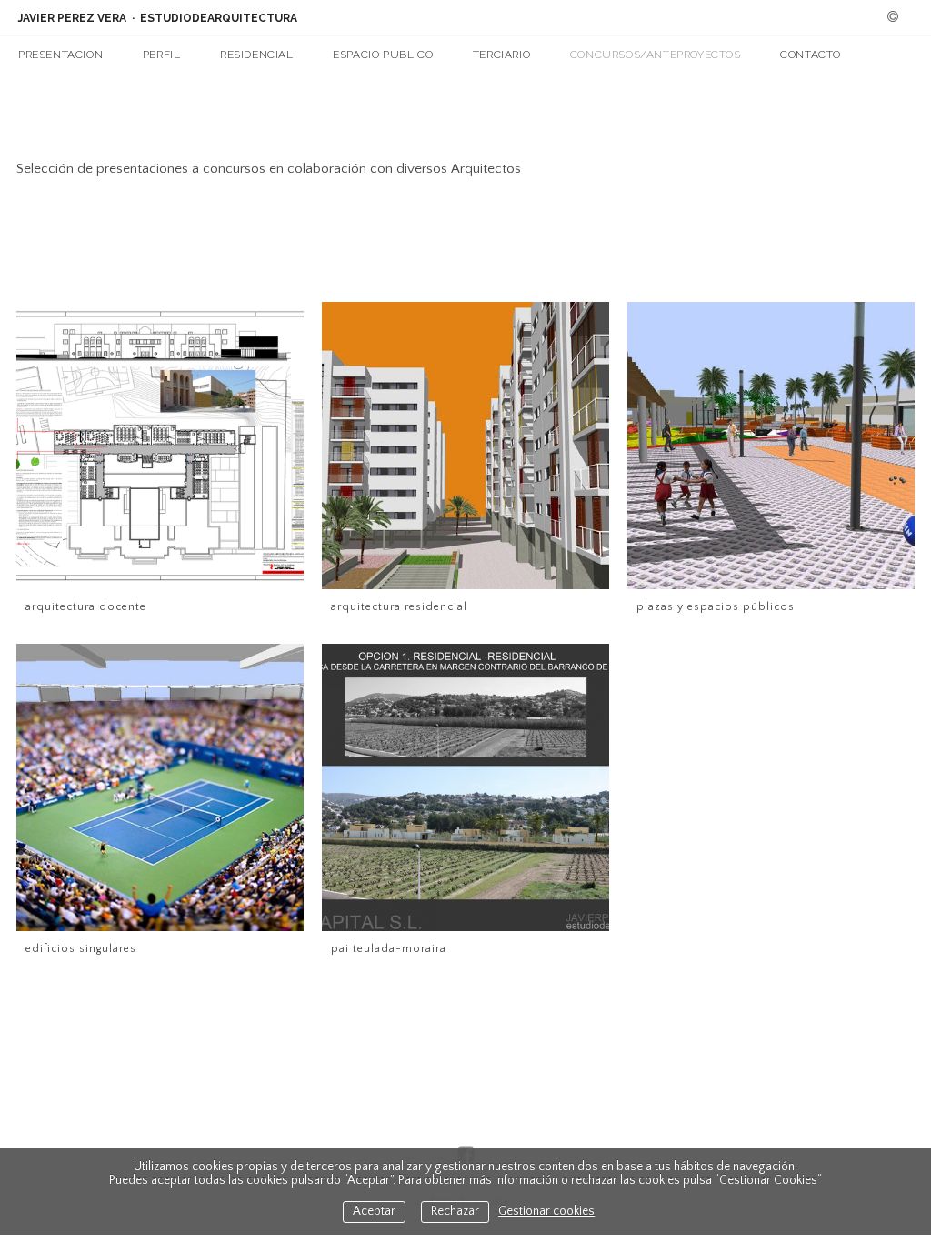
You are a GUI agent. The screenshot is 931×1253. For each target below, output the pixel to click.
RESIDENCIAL (257, 54)
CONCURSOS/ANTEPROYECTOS (655, 54)
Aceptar (374, 1211)
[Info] (893, 18)
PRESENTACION (60, 54)
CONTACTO (810, 54)
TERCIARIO (501, 54)
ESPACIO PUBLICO (383, 54)
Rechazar (455, 1211)
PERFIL (162, 54)
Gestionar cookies (546, 1211)
